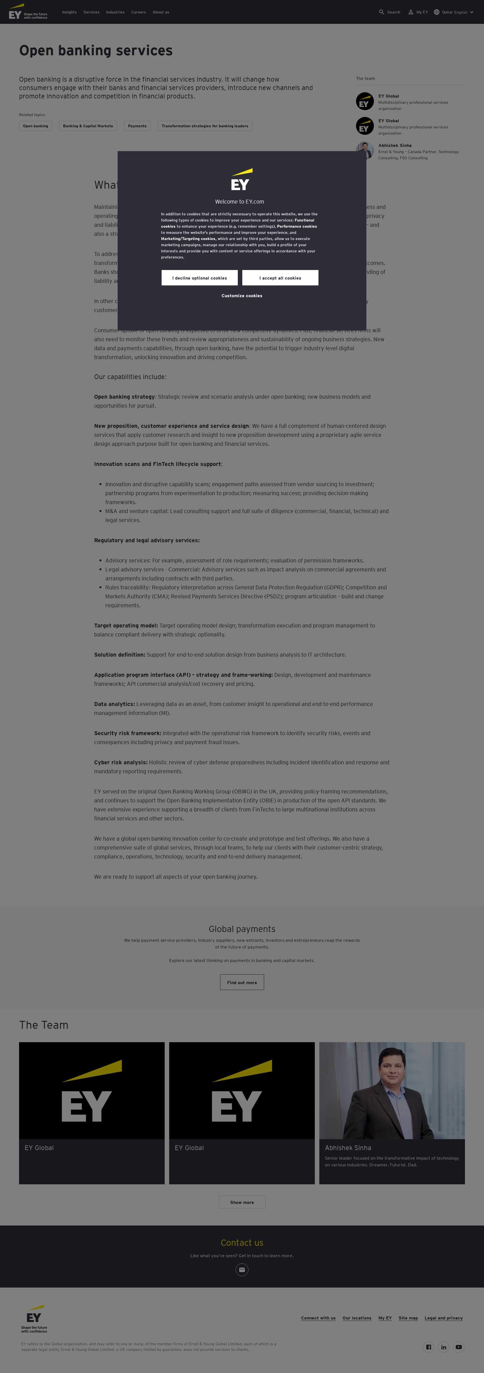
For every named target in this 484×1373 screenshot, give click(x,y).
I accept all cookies (280, 277)
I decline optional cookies (199, 277)
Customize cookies (242, 295)
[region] (242, 241)
